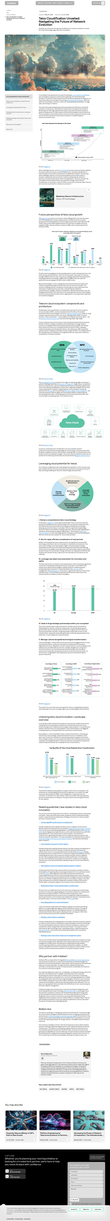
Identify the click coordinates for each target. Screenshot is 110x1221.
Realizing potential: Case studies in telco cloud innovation (18, 119)
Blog (7, 12)
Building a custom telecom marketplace (53, 917)
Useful (71, 1089)
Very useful (80, 1089)
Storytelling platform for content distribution (55, 902)
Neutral (64, 1089)
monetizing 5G (64, 170)
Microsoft (80, 852)
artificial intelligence (80, 391)
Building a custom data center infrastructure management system (61, 935)
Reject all (86, 1209)
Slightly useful (54, 1089)
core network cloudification (81, 95)
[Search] (71, 3)
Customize (98, 1209)
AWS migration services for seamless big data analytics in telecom (61, 866)
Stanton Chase (48, 379)
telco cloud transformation (75, 100)
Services (41, 3)
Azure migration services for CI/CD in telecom (54, 844)
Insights (60, 3)
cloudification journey (48, 382)
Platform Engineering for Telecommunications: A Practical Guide (53, 1134)
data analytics (54, 571)
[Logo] (11, 3)
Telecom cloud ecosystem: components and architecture (18, 102)
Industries (48, 3)
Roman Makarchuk (46, 1054)
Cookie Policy (10, 1219)
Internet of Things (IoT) (66, 384)
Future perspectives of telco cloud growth (17, 96)
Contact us (96, 3)
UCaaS (72, 898)
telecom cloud (45, 218)
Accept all (74, 1209)
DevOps (49, 391)
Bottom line (9, 129)
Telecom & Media (10, 14)
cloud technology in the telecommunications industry (55, 839)
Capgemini (47, 166)
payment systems (44, 930)
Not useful (43, 1089)
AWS (64, 991)
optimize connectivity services (49, 318)
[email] (42, 1058)
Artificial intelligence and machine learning (61, 1016)
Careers (66, 3)
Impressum (27, 1219)
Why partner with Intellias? (13, 124)
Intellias (8, 10)
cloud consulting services (81, 960)
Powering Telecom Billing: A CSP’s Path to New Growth (20, 1134)
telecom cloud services (74, 313)
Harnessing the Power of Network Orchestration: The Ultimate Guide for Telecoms (88, 1134)
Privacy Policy (19, 1219)
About (55, 3)
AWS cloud (46, 873)
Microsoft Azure (72, 991)
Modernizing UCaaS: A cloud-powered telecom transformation (60, 886)
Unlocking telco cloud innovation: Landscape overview (18, 113)
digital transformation (83, 455)
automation (67, 391)
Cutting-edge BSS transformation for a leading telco (57, 822)
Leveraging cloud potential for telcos (16, 107)
